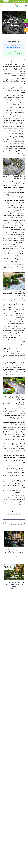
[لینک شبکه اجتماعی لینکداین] (17, 1)
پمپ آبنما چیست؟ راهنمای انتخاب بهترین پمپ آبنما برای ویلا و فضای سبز (14, 552)
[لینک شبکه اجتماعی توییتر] (23, 1)
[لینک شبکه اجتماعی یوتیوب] (19, 1)
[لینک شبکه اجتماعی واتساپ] (15, 1)
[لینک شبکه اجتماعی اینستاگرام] (21, 1)
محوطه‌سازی (22, 89)
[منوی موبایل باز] (26, 5)
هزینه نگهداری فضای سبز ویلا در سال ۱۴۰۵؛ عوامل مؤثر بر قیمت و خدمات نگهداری (14, 584)
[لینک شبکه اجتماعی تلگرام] (13, 1)
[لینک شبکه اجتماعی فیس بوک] (24, 1)
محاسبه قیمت (6, 1)
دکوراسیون (15, 62)
